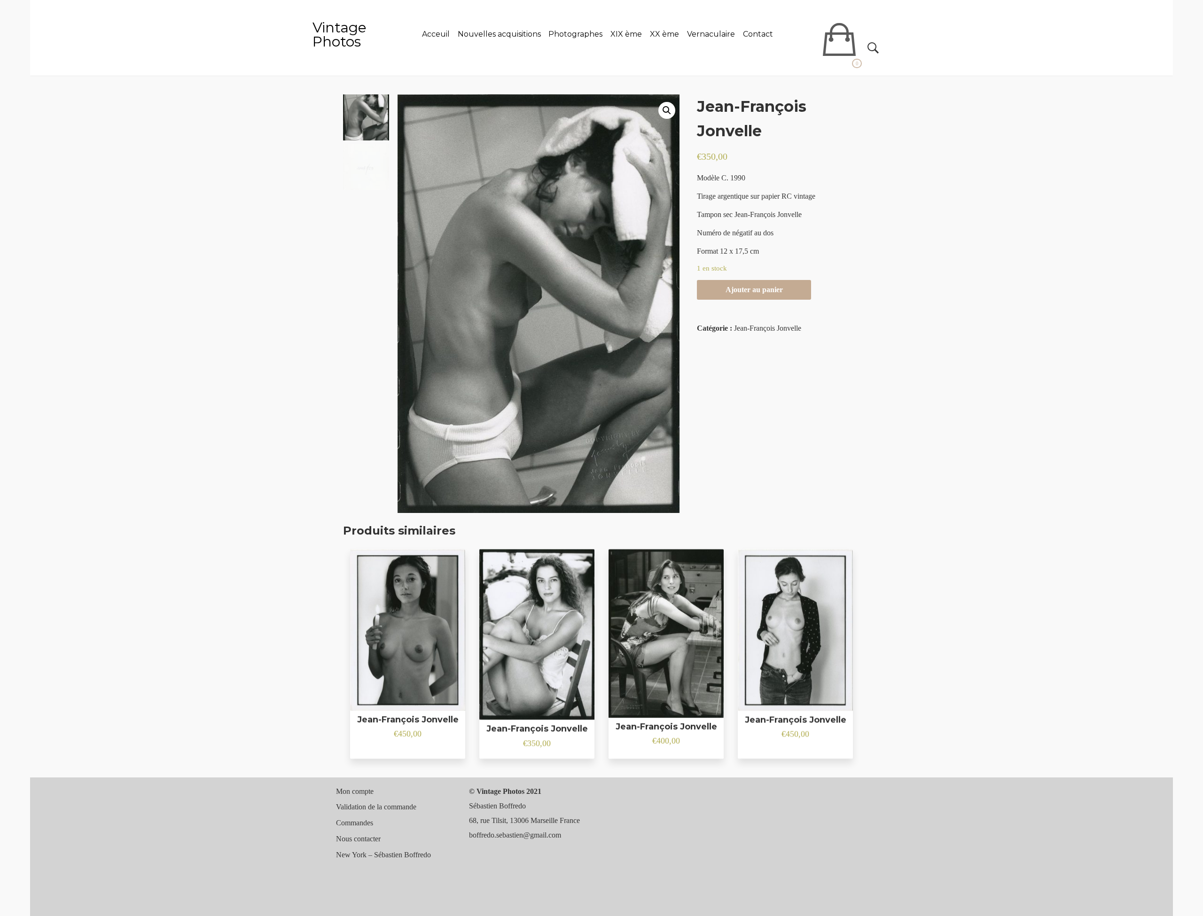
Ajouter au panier (754, 290)
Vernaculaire (711, 34)
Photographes (575, 34)
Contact (758, 34)
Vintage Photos (339, 34)
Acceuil (436, 34)
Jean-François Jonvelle (767, 328)
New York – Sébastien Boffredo (383, 855)
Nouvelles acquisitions (499, 34)
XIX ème (626, 34)
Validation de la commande (376, 807)
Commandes (354, 823)
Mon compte (355, 791)
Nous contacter (358, 839)
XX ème (664, 34)
